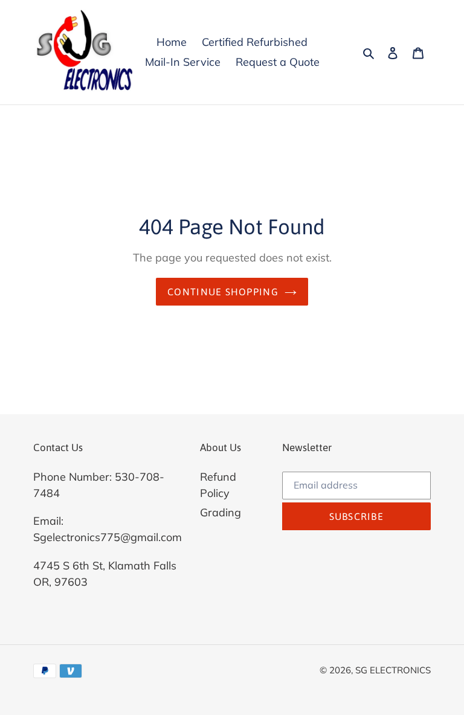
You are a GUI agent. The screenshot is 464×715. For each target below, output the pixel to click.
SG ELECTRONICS (393, 670)
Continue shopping (223, 291)
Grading (220, 512)
